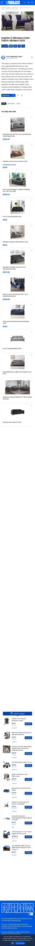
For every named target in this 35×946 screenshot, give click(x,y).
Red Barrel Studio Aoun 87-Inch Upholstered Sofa (14, 268)
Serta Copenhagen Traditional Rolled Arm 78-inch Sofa (16, 190)
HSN (13, 827)
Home (3, 8)
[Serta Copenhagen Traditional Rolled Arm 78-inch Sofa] (17, 180)
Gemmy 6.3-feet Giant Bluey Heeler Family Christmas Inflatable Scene (22, 748)
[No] (33, 940)
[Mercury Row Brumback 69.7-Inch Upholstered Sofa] (17, 285)
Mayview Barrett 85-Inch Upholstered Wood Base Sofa (17, 135)
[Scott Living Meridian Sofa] (17, 339)
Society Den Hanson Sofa (12, 422)
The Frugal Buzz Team (14, 56)
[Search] (24, 2)
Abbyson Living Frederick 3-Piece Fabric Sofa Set (17, 398)
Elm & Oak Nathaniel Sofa (12, 217)
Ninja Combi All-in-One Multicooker (19, 775)
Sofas (18, 103)
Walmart (14, 728)
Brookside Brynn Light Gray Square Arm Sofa (17, 373)
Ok (12, 943)
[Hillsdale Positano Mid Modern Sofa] (17, 232)
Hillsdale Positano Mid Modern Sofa (15, 242)
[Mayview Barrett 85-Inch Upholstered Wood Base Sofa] (17, 124)
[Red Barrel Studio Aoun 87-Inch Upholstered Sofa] (17, 257)
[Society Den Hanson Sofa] (17, 412)
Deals (9, 8)
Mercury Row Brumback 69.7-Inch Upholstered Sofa (15, 295)
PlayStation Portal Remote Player (21, 789)
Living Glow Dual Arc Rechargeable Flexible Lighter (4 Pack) (22, 818)
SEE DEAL (28, 724)
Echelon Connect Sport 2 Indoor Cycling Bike (20, 803)
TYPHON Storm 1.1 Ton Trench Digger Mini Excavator (22, 833)
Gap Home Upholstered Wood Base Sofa (16, 322)
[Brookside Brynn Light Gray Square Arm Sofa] (17, 362)
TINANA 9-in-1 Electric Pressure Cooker (19, 720)
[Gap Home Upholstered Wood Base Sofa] (17, 312)
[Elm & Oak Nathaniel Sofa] (17, 207)
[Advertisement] (17, 689)
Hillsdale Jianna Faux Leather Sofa (15, 161)
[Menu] (2, 2)
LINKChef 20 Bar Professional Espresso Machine (21, 733)
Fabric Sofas (11, 103)
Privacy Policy (20, 943)
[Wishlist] (32, 2)
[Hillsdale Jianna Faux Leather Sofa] (17, 152)
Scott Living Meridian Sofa (12, 348)
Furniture (15, 8)
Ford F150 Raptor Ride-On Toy (22, 762)
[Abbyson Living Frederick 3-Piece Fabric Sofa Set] (17, 387)
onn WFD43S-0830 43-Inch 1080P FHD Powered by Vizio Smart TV (21, 847)
